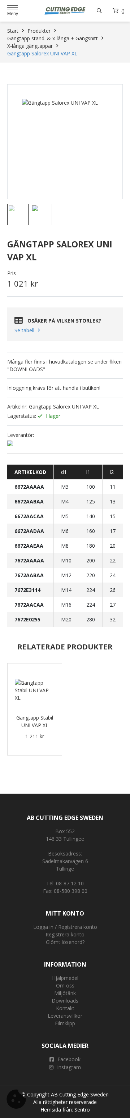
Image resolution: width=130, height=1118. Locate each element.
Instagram (69, 1067)
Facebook (69, 1059)
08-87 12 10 (70, 883)
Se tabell (24, 330)
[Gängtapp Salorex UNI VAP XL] (65, 141)
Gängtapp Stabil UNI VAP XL (34, 721)
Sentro (82, 1109)
